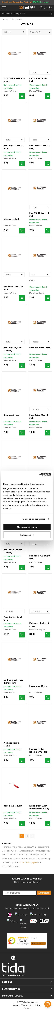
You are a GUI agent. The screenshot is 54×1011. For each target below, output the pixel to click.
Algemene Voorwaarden (23, 1005)
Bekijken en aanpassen (34, 519)
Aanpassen (25, 535)
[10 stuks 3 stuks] (39, 342)
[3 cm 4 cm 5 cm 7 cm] (39, 274)
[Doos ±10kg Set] (39, 611)
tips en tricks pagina (28, 862)
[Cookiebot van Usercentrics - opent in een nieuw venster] (39, 474)
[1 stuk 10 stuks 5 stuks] (39, 72)
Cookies (27, 1008)
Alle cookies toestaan (27, 527)
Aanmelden (44, 893)
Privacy (38, 1005)
